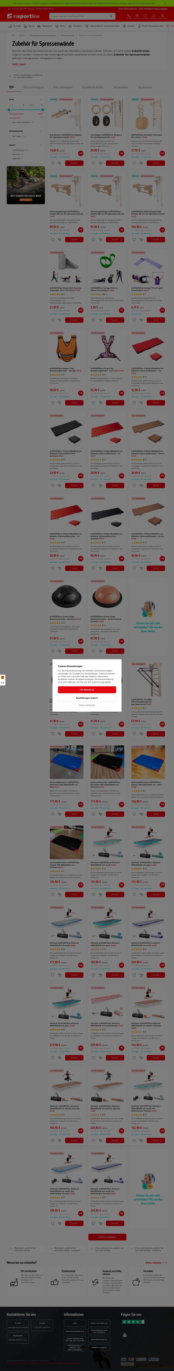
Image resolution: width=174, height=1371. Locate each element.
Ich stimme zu (87, 689)
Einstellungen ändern (87, 698)
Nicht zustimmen (87, 705)
